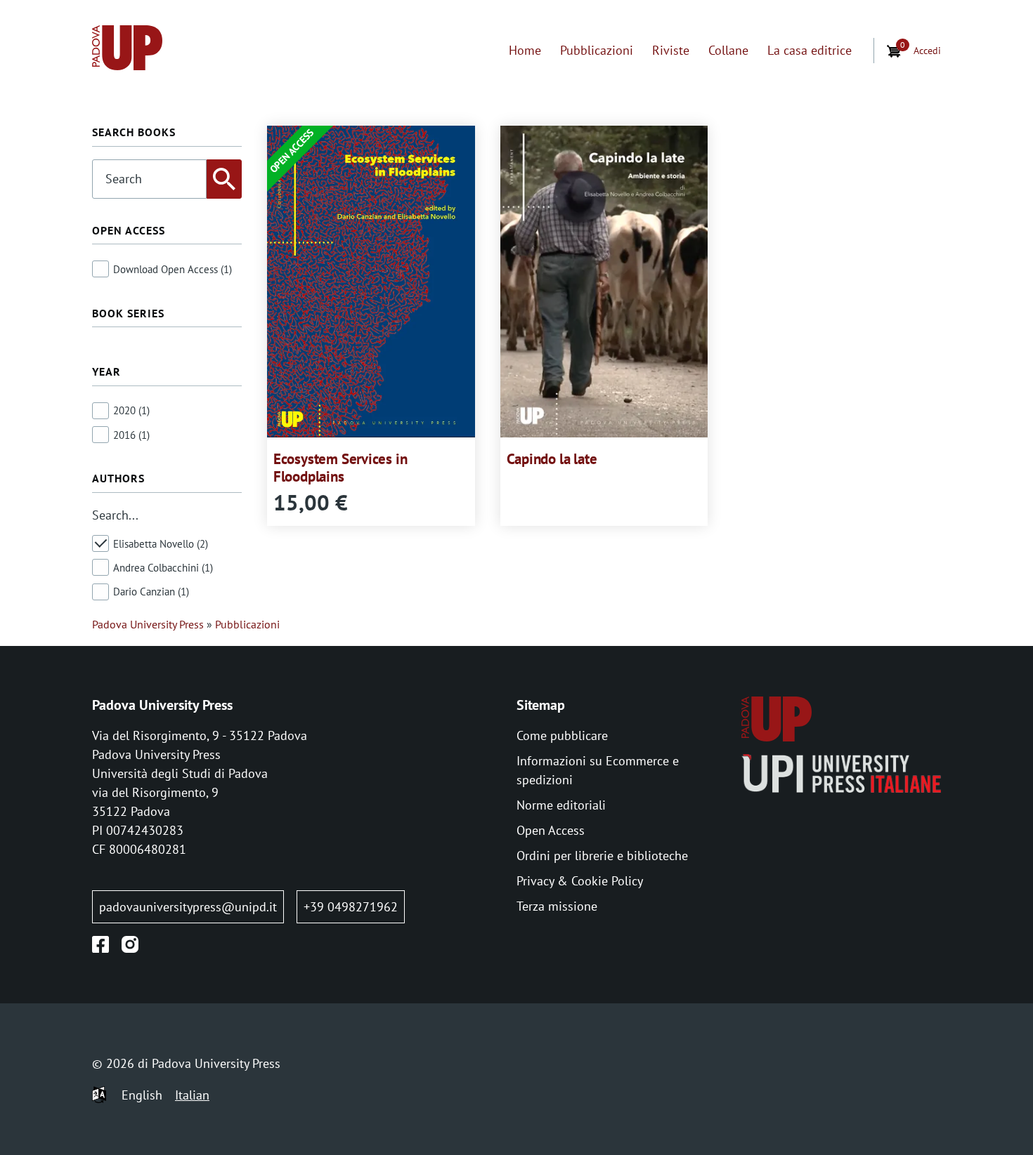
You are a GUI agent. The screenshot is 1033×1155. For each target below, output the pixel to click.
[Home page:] (127, 50)
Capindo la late (552, 458)
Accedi (927, 50)
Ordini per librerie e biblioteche (602, 855)
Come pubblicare (562, 735)
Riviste (670, 50)
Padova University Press (148, 624)
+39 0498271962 (351, 907)
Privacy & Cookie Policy (579, 881)
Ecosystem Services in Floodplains (340, 468)
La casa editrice (809, 50)
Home (525, 50)
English (142, 1095)
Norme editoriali (561, 805)
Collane (728, 50)
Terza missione (556, 906)
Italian (192, 1095)
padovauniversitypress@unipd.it (188, 907)
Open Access (550, 830)
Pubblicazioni (596, 50)
